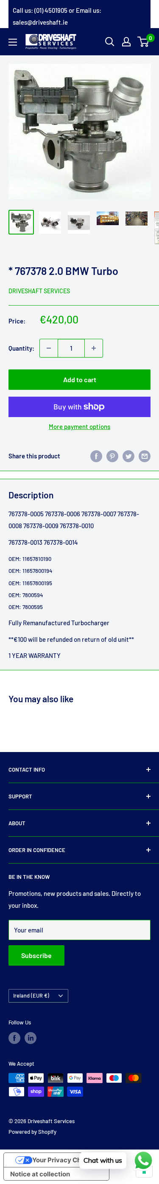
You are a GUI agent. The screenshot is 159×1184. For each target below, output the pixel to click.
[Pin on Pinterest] (112, 455)
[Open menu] (12, 42)
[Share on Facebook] (96, 455)
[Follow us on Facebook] (14, 1038)
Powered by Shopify (32, 1131)
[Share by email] (145, 455)
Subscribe (36, 955)
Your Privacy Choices (65, 1160)
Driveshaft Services (39, 291)
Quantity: (21, 348)
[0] (143, 42)
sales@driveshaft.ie (40, 22)
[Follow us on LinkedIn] (30, 1038)
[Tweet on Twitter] (128, 455)
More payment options (79, 426)
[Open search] (109, 41)
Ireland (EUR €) (31, 995)
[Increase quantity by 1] (94, 348)
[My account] (126, 41)
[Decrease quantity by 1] (49, 348)
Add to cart (79, 379)
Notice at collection (40, 1174)
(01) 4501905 (50, 10)
